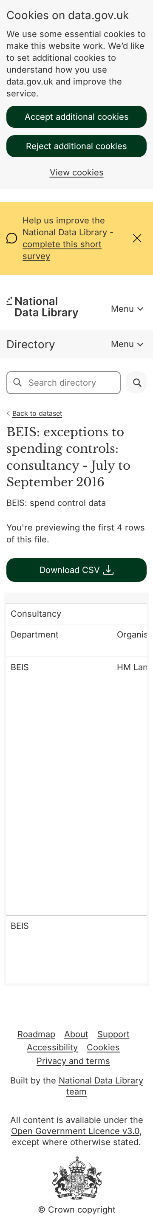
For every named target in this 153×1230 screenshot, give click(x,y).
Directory (30, 344)
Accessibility (52, 1047)
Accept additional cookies (77, 117)
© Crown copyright (77, 1210)
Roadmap (36, 1034)
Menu (122, 309)
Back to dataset (37, 413)
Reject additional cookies (76, 146)
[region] (76, 789)
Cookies (103, 1047)
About (76, 1034)
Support (113, 1034)
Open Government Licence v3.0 (75, 1131)
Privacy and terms (73, 1061)
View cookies (77, 172)
